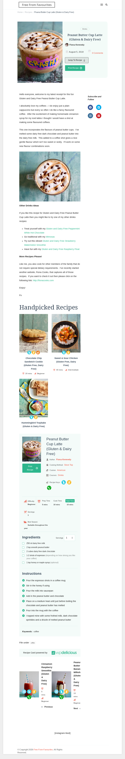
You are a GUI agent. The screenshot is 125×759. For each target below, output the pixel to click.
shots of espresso (50, 557)
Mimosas (50, 237)
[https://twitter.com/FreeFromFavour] (98, 107)
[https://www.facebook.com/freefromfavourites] (90, 107)
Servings (59, 538)
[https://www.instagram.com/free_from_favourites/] (90, 115)
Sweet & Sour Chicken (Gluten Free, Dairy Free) (66, 362)
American (61, 470)
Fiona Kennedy (76, 45)
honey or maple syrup (42, 562)
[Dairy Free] (29, 352)
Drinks (84, 29)
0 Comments (97, 53)
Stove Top (68, 465)
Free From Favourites (37, 5)
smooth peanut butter (37, 547)
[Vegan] (49, 488)
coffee (33, 643)
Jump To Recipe (75, 60)
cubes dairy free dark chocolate (40, 551)
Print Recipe (73, 68)
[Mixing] (38, 352)
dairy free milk (35, 543)
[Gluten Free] (34, 352)
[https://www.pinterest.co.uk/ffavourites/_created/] (98, 115)
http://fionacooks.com (43, 280)
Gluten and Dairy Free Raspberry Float (60, 249)
